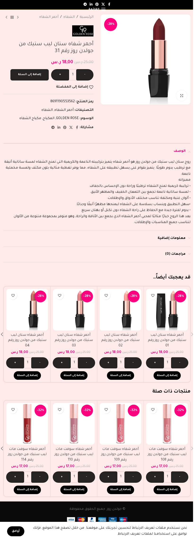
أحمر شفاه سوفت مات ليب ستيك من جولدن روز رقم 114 (27, 454)
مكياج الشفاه (30, 119)
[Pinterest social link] (65, 127)
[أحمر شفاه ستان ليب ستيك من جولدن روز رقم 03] (74, 310)
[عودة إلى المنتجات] (12, 17)
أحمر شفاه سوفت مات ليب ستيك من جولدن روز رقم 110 (74, 454)
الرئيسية (86, 17)
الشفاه (69, 17)
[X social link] (71, 127)
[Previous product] (18, 17)
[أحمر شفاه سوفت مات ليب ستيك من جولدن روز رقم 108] (167, 424)
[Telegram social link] (85, 4)
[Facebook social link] (109, 4)
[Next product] (6, 17)
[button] (167, 375)
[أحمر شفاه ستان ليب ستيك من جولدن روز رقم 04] (27, 310)
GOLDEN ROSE (67, 119)
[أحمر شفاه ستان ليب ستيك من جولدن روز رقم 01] (167, 310)
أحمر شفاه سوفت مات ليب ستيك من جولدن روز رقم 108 (167, 454)
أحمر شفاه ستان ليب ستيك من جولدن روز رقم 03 (74, 340)
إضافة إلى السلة (29, 74)
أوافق (16, 531)
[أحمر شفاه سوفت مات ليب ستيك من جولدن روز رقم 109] (120, 424)
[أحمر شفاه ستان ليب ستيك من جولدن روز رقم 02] (120, 310)
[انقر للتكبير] (181, 95)
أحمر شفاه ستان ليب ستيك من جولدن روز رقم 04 (27, 340)
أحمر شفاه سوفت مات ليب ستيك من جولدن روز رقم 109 (120, 454)
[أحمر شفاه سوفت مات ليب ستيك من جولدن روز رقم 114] (27, 424)
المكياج (48, 119)
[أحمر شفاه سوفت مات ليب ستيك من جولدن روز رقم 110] (74, 424)
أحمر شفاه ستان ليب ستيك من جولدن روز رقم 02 (120, 340)
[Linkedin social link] (59, 127)
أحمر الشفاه (48, 17)
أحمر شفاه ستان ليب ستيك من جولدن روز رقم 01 (167, 340)
